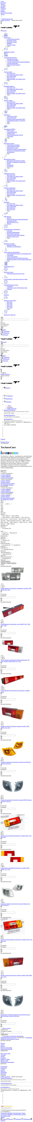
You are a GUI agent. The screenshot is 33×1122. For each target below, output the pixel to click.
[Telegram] (17, 453)
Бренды (3, 1046)
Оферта (3, 1117)
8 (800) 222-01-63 (5, 20)
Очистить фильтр (11, 563)
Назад (9, 405)
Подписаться (4, 1034)
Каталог (3, 1043)
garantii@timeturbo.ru (9, 415)
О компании (4, 1066)
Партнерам (4, 1072)
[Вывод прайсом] (3, 564)
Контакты (3, 1073)
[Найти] (2, 328)
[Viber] (11, 453)
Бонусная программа (6, 1047)
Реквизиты (4, 1068)
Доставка (3, 1055)
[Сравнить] (1, 600)
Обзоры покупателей (6, 1049)
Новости (3, 1071)
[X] (8, 453)
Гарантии (3, 1058)
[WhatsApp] (13, 453)
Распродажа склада (7, 19)
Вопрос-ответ (4, 1060)
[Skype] (15, 453)
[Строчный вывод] (2, 564)
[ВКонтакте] (2, 453)
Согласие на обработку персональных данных (13, 1114)
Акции (2, 1045)
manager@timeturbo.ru (10, 410)
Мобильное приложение (7, 1062)
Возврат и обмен (5, 1059)
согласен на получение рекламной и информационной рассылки (12, 1036)
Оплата (3, 1056)
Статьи (2, 1069)
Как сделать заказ (5, 1053)
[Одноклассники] (4, 453)
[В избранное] (1, 599)
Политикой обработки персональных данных (16, 1038)
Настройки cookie (5, 1116)
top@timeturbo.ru (8, 419)
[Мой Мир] (6, 453)
